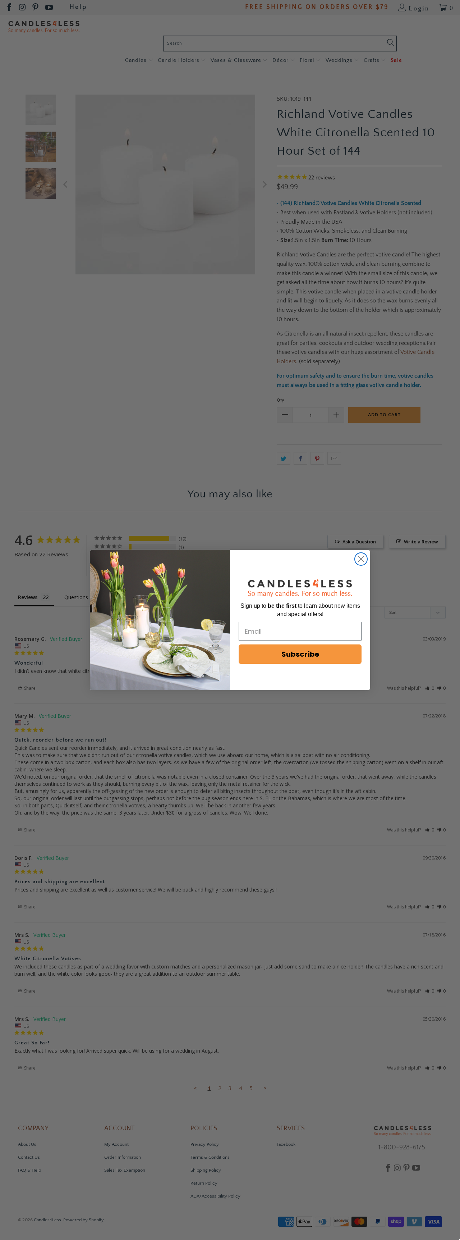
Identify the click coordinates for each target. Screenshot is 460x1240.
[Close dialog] (361, 559)
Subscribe (300, 654)
